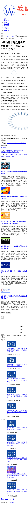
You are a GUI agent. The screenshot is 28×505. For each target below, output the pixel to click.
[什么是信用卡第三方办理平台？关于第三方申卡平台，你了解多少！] (5, 218)
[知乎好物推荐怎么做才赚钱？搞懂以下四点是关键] (5, 193)
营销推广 (6, 22)
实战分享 (6, 24)
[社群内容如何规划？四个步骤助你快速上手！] (5, 268)
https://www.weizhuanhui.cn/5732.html (16, 143)
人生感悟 (6, 29)
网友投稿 (6, 30)
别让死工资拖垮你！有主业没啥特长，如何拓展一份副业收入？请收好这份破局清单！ (17, 475)
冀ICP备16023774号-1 (8, 499)
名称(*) (22, 326)
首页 (5, 19)
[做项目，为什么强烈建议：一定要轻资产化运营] (5, 168)
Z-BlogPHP (10, 502)
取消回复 (8, 312)
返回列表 (3, 147)
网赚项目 (6, 20)
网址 (21, 332)
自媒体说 (6, 25)
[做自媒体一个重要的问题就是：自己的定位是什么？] (5, 293)
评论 (2, 335)
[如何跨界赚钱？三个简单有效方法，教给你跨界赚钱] (5, 243)
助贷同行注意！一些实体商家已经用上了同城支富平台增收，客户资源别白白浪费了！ (17, 350)
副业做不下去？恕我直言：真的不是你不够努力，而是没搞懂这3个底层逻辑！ (17, 396)
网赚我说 (6, 27)
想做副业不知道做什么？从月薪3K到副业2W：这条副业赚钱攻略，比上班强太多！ (17, 412)
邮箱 (21, 329)
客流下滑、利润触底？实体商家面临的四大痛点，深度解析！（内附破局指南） (17, 380)
